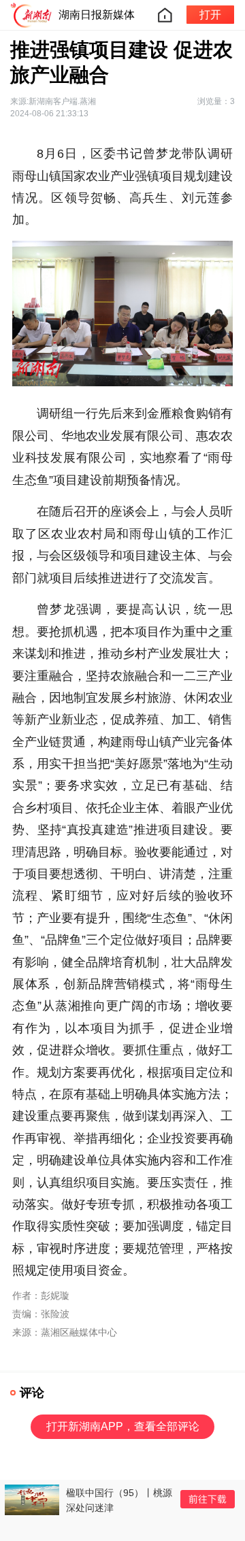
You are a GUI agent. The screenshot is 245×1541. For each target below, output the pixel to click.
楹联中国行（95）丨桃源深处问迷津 (119, 1500)
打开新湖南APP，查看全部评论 (122, 1426)
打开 (210, 14)
